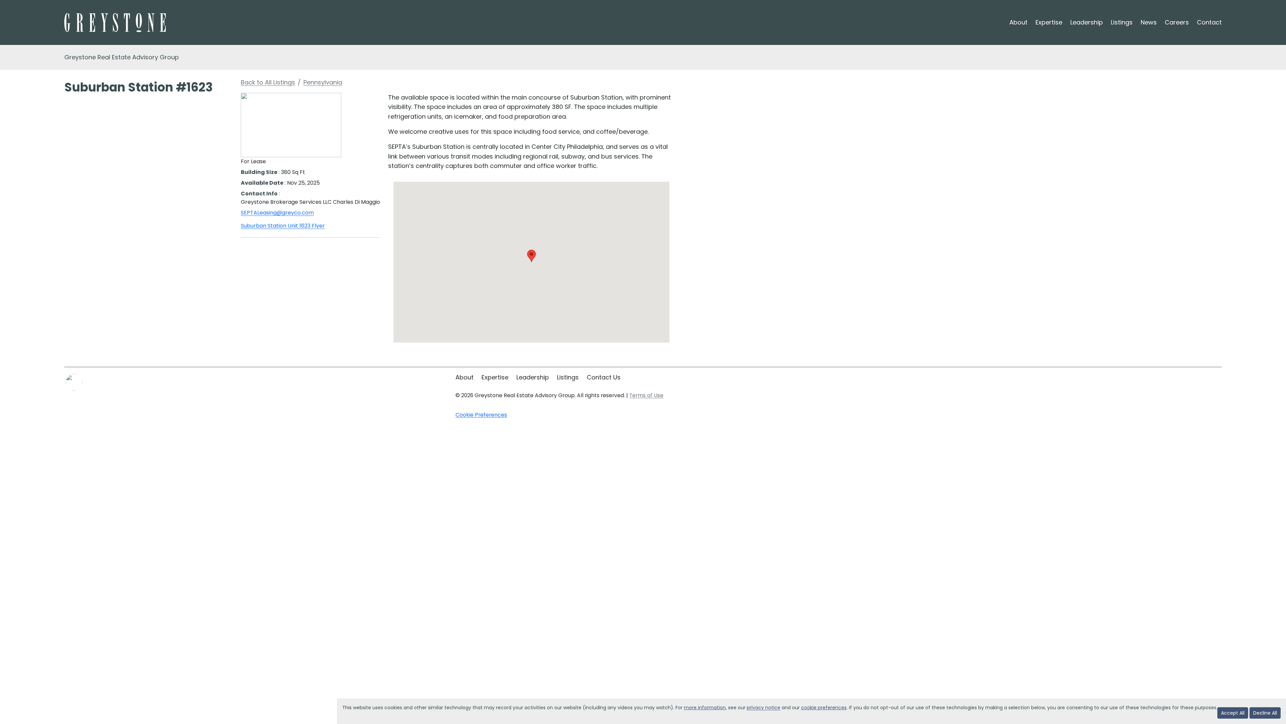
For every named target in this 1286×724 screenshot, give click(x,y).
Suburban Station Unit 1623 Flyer (283, 226)
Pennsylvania (322, 82)
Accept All (1232, 713)
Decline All (1265, 713)
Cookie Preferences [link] (481, 415)
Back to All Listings (268, 82)
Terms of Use (646, 395)
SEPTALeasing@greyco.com (277, 213)
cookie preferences (824, 707)
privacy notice (763, 707)
